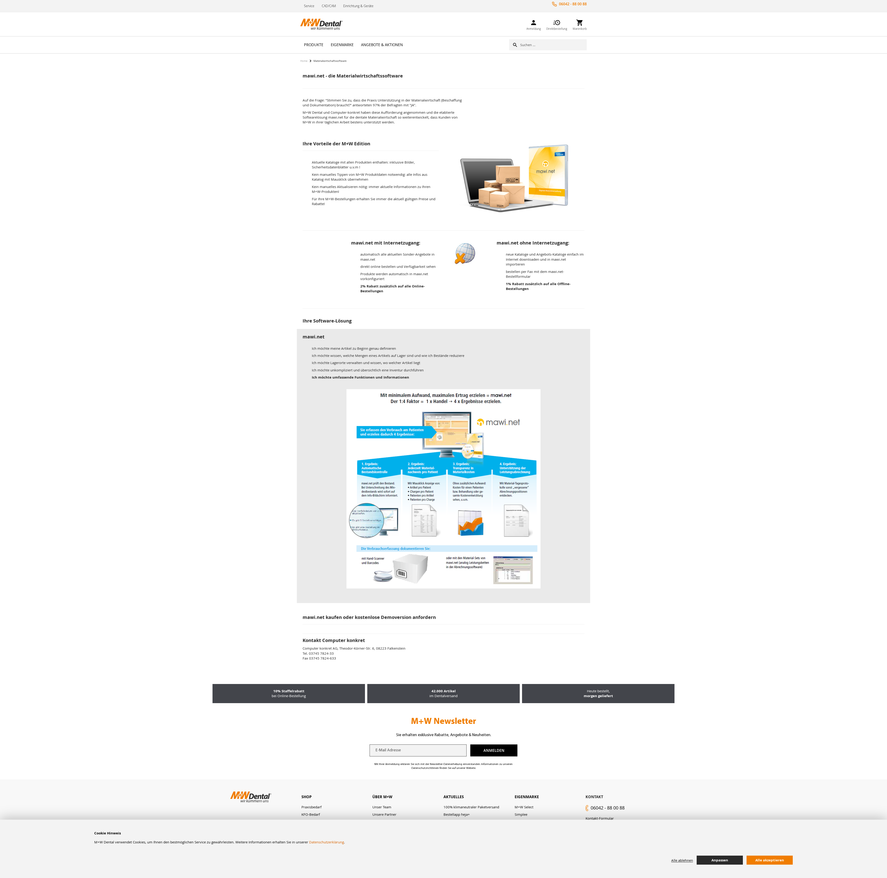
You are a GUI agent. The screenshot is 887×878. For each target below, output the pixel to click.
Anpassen (719, 860)
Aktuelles (454, 796)
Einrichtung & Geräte (358, 6)
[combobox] (553, 44)
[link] (533, 24)
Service (309, 6)
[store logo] (323, 24)
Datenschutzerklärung (326, 842)
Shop (306, 796)
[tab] (337, 797)
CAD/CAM (329, 6)
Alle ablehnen (682, 860)
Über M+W (382, 796)
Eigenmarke (527, 796)
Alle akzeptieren (769, 860)
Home (303, 61)
